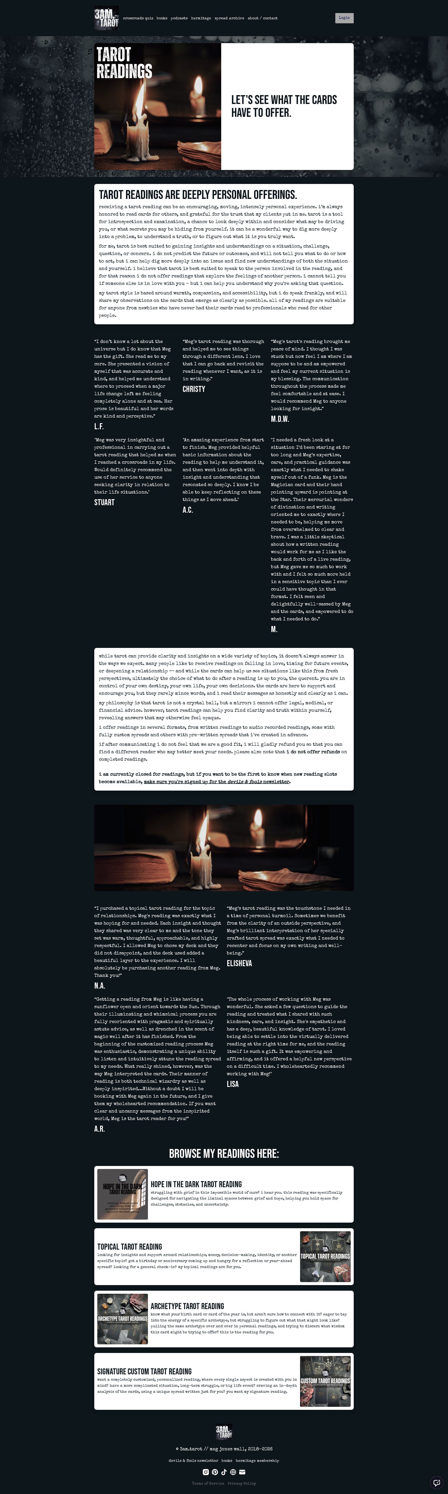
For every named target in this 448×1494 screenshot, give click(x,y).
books (162, 19)
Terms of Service (208, 1484)
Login (344, 18)
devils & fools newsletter (193, 1461)
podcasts (179, 19)
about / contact (263, 19)
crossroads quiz (138, 19)
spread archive (229, 19)
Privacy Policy (242, 1484)
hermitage (201, 19)
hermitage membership (257, 1461)
